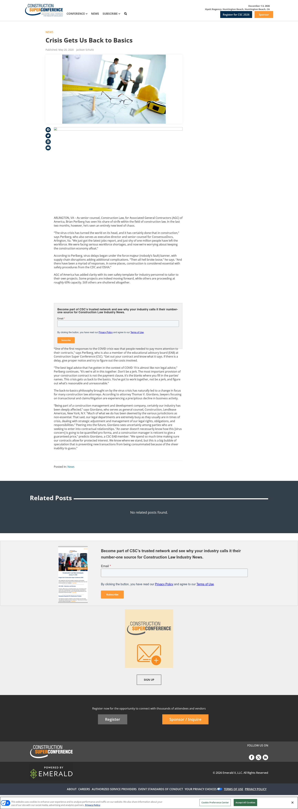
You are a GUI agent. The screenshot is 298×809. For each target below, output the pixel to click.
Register (112, 719)
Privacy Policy (92, 805)
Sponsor (264, 14)
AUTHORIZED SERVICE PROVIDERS (114, 789)
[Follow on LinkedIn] (265, 757)
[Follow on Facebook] (251, 757)
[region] (149, 803)
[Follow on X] (258, 757)
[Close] (292, 802)
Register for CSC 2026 (236, 14)
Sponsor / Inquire (185, 719)
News (49, 32)
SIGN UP (149, 679)
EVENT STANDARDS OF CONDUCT (160, 789)
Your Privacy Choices (201, 789)
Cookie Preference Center (215, 802)
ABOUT (72, 789)
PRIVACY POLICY (255, 789)
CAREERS (84, 789)
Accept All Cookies (245, 802)
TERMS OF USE (233, 789)
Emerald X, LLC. (233, 773)
